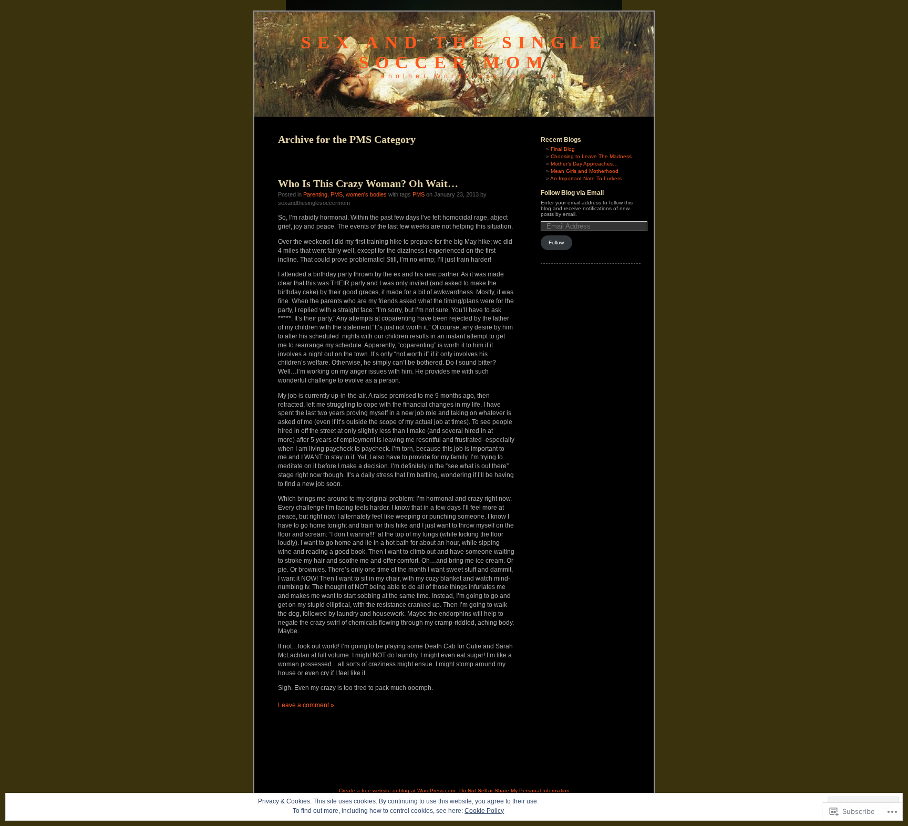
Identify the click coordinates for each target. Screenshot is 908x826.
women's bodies (366, 194)
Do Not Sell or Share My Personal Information (514, 790)
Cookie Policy (484, 810)
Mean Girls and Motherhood (584, 171)
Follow (556, 242)
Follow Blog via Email (572, 193)
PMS (337, 194)
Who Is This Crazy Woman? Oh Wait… (368, 183)
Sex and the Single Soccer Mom (454, 52)
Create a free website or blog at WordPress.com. (398, 790)
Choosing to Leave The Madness (591, 156)
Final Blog (563, 149)
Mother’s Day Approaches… (584, 164)
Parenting (315, 194)
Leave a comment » (306, 705)
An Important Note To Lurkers (586, 178)
